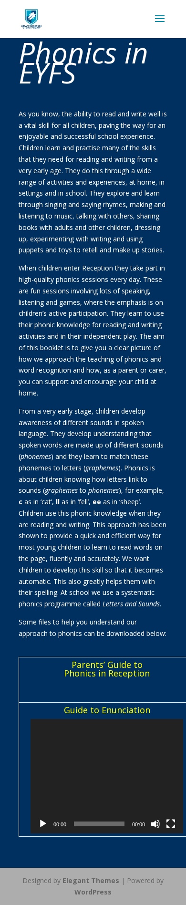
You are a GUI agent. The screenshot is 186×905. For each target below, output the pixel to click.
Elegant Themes (90, 880)
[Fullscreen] (171, 824)
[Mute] (155, 824)
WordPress (93, 891)
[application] (107, 776)
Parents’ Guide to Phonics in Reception (107, 669)
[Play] (43, 824)
